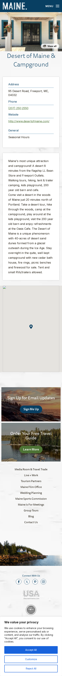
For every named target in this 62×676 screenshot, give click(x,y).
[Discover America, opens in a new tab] (31, 594)
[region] (31, 646)
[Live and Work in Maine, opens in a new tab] (31, 610)
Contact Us (31, 522)
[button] (31, 31)
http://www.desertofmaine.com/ (28, 121)
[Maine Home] (15, 6)
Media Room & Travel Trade (31, 469)
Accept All (31, 649)
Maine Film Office (31, 487)
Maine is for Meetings (31, 504)
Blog (31, 516)
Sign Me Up (31, 409)
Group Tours (31, 510)
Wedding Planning (31, 493)
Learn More (31, 449)
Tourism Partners (31, 481)
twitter (27, 581)
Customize (31, 659)
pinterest (35, 581)
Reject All (31, 668)
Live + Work (31, 475)
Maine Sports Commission (31, 498)
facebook (18, 581)
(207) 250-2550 (18, 108)
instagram (43, 581)
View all (52, 46)
